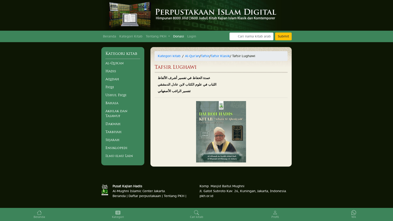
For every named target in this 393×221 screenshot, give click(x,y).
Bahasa (111, 103)
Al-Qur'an (192, 56)
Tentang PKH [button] (156, 36)
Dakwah (113, 124)
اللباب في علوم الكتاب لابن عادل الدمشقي (187, 84)
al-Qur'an (114, 63)
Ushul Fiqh (115, 95)
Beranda (109, 36)
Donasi (178, 36)
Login (191, 36)
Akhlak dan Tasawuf (116, 113)
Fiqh (109, 87)
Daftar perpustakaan (145, 196)
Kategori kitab (169, 56)
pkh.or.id (206, 196)
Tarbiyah (113, 132)
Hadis (110, 71)
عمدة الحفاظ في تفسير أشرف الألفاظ (184, 78)
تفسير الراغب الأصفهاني (174, 91)
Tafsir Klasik (220, 56)
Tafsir (205, 56)
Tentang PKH (174, 196)
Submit (283, 36)
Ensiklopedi (116, 148)
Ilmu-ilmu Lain (119, 156)
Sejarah (112, 140)
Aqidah (112, 79)
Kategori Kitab (130, 36)
